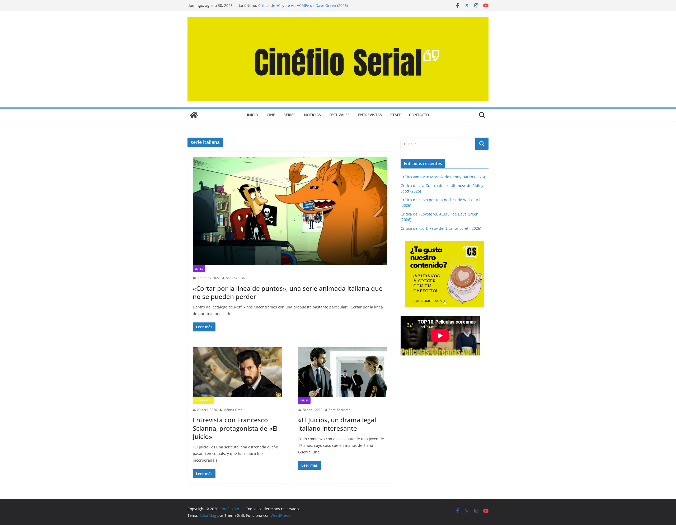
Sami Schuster (236, 278)
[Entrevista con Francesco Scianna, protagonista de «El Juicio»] (237, 372)
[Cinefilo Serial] (193, 115)
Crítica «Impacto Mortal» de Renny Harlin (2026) (443, 176)
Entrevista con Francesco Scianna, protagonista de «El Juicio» (235, 427)
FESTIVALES (339, 114)
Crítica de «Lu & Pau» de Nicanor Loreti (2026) (441, 228)
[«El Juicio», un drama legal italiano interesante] (343, 372)
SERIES (289, 114)
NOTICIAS (312, 114)
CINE (271, 114)
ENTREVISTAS (370, 114)
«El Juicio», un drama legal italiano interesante (337, 423)
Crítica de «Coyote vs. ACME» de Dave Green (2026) (303, 5)
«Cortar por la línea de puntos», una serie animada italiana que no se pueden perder (288, 292)
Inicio (252, 114)
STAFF (395, 114)
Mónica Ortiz (232, 409)
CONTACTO (419, 114)
